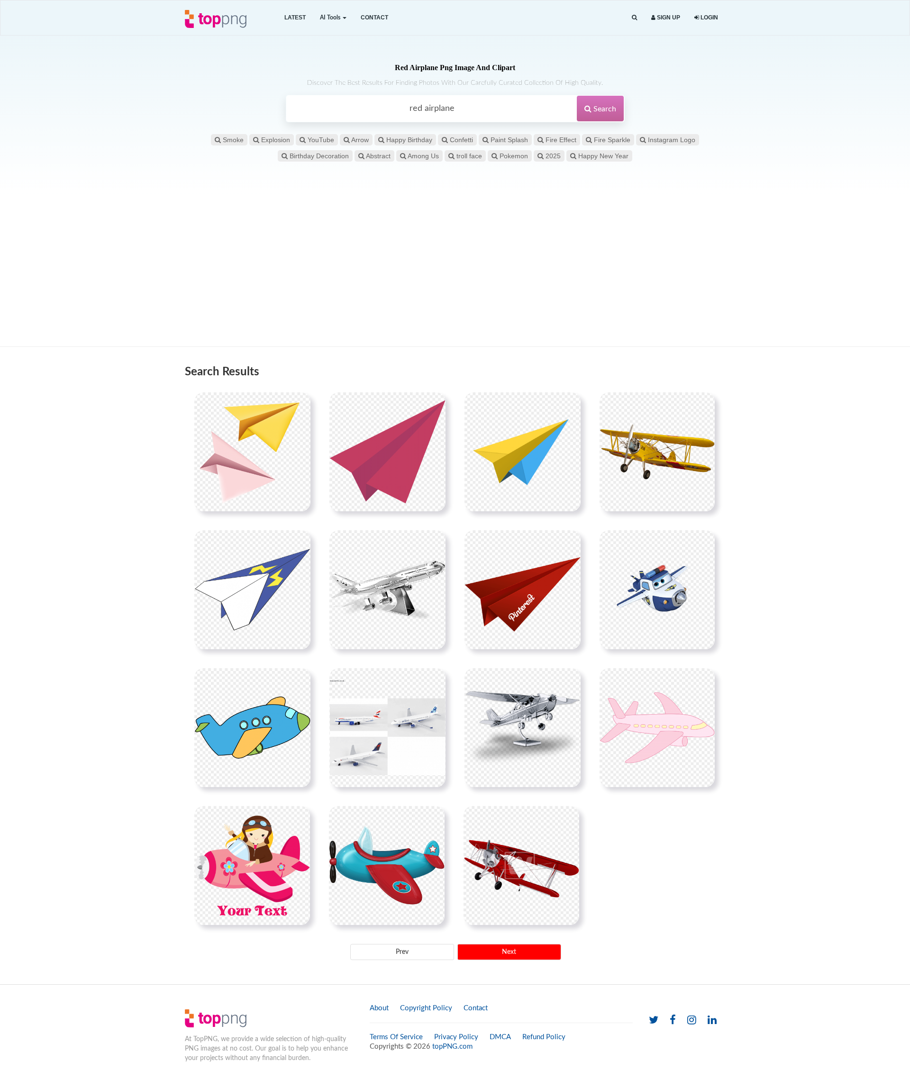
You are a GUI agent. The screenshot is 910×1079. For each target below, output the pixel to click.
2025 (552, 156)
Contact (374, 17)
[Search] (634, 17)
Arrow (359, 140)
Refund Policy (543, 1037)
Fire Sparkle (611, 140)
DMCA (500, 1037)
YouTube (320, 140)
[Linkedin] (712, 1020)
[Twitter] (653, 1020)
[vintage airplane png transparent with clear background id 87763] (521, 865)
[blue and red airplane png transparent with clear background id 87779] (387, 865)
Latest (295, 17)
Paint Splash (508, 140)
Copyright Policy (426, 1008)
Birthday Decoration (318, 156)
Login (708, 17)
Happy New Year (602, 156)
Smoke (232, 140)
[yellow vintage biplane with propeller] (657, 451)
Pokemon (513, 156)
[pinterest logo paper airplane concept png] (522, 589)
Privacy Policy (456, 1037)
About (379, 1008)
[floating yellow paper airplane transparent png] (522, 451)
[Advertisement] (455, 270)
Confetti (460, 140)
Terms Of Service (396, 1037)
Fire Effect (560, 140)
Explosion (274, 140)
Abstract (377, 156)
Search (604, 109)
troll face (468, 156)
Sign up (667, 17)
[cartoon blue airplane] (252, 727)
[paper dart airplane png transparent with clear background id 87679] (252, 589)
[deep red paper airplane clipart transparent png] (387, 451)
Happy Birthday (408, 140)
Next (509, 952)
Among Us (422, 156)
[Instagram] (691, 1020)
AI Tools (331, 17)
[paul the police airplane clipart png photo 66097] (657, 589)
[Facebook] (673, 1020)
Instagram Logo (670, 140)
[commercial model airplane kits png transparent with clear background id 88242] (387, 589)
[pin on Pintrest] (298, 405)
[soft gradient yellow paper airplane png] (252, 451)
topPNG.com (452, 1046)
